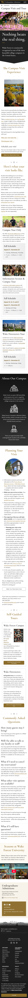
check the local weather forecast (16, 521)
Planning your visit (6, 141)
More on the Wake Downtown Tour (13, 705)
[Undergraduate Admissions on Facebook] (4, 905)
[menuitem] (2, 5)
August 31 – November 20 (12, 249)
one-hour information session (12, 285)
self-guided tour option (7, 202)
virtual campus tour (14, 125)
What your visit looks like (8, 138)
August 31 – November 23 (12, 360)
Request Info (15, 911)
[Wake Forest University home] (2, 2)
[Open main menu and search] (25, 2)
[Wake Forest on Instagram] (17, 943)
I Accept (14, 995)
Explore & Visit (6, 5)
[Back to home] (1, 5)
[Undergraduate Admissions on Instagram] (7, 905)
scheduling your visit (20, 196)
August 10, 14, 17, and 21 (11, 302)
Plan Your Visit (7, 911)
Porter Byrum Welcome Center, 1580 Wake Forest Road (14, 484)
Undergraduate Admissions (12, 2)
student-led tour (10, 119)
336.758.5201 (7, 907)
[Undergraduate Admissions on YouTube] (9, 905)
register (3, 211)
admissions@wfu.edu (10, 602)
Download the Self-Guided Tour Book (14, 662)
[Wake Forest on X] (14, 943)
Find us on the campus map (11, 897)
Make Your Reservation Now (11, 155)
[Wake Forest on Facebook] (11, 943)
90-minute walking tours (14, 233)
